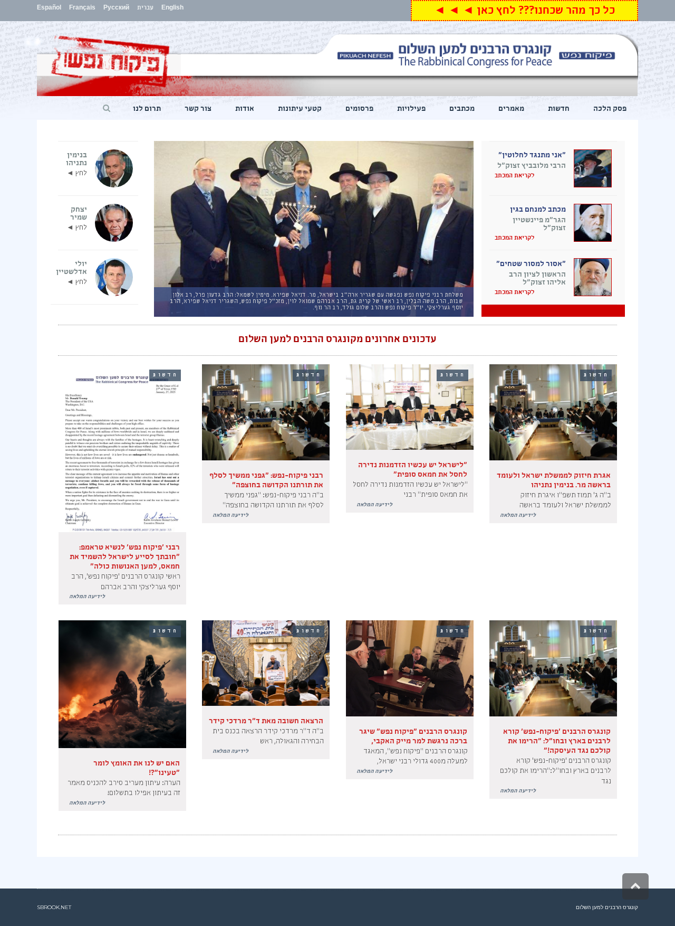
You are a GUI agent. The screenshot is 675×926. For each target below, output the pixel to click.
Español (49, 8)
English (172, 8)
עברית (145, 8)
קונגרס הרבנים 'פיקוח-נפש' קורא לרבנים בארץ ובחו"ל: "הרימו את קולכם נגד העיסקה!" (557, 741)
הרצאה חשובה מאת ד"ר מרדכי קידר (266, 721)
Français (82, 8)
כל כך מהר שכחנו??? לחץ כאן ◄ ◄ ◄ (524, 12)
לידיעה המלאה (518, 516)
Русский (116, 8)
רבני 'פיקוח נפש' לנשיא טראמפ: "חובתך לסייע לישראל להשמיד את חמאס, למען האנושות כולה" (125, 557)
